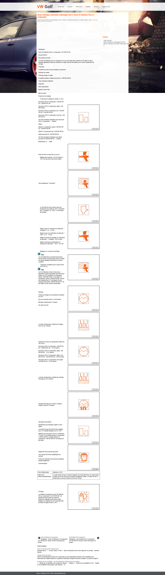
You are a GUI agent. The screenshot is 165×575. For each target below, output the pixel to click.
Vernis (90, 20)
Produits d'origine (83, 20)
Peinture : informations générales (70, 20)
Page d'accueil (106, 6)
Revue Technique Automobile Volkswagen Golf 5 (49, 20)
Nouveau (96, 6)
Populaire (88, 6)
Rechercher (61, 6)
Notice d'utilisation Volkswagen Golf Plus (114, 42)
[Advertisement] (68, 34)
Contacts (70, 6)
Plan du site (79, 6)
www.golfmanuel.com (59, 573)
